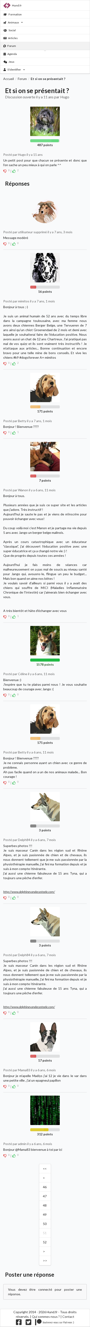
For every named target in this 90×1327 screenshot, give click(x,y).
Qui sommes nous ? (46, 1316)
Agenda (12, 54)
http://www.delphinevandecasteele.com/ (29, 892)
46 (45, 1187)
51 (45, 1233)
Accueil (8, 78)
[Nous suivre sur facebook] (19, 1323)
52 (45, 1242)
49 (45, 1214)
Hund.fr (17, 5)
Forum (11, 46)
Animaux (13, 22)
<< (45, 1169)
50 (45, 1224)
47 (45, 1196)
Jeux (11, 61)
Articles (13, 38)
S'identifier (14, 69)
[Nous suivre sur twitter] (28, 1323)
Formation (15, 14)
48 (45, 1205)
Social (12, 30)
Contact (68, 1316)
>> (45, 1260)
